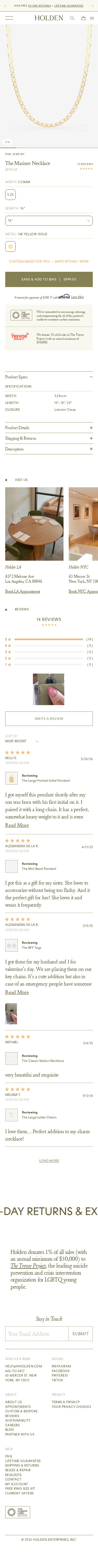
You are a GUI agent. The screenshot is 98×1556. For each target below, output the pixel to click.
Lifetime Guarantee (23, 1461)
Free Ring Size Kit (20, 1488)
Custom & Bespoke (21, 1411)
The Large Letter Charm (39, 1117)
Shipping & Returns (22, 1465)
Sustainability (18, 1420)
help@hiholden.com (23, 1366)
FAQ (8, 1456)
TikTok (57, 1380)
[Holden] (49, 18)
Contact (13, 1479)
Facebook (61, 1371)
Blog (9, 1430)
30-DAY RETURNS (39, 5)
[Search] (72, 18)
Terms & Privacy (66, 1402)
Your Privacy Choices (71, 1407)
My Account (16, 1484)
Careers (12, 1425)
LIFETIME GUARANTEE (68, 5)
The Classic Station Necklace (43, 1061)
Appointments (18, 1407)
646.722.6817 (15, 1371)
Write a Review (58, 721)
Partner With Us (19, 1434)
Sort (9, 736)
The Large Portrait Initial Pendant (46, 780)
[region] (49, 689)
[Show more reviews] (49, 1161)
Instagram (61, 1366)
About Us (13, 1402)
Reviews (12, 1416)
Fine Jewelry (15, 154)
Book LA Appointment (22, 591)
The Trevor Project (27, 1265)
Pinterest (60, 1375)
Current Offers (19, 1493)
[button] (49, 639)
